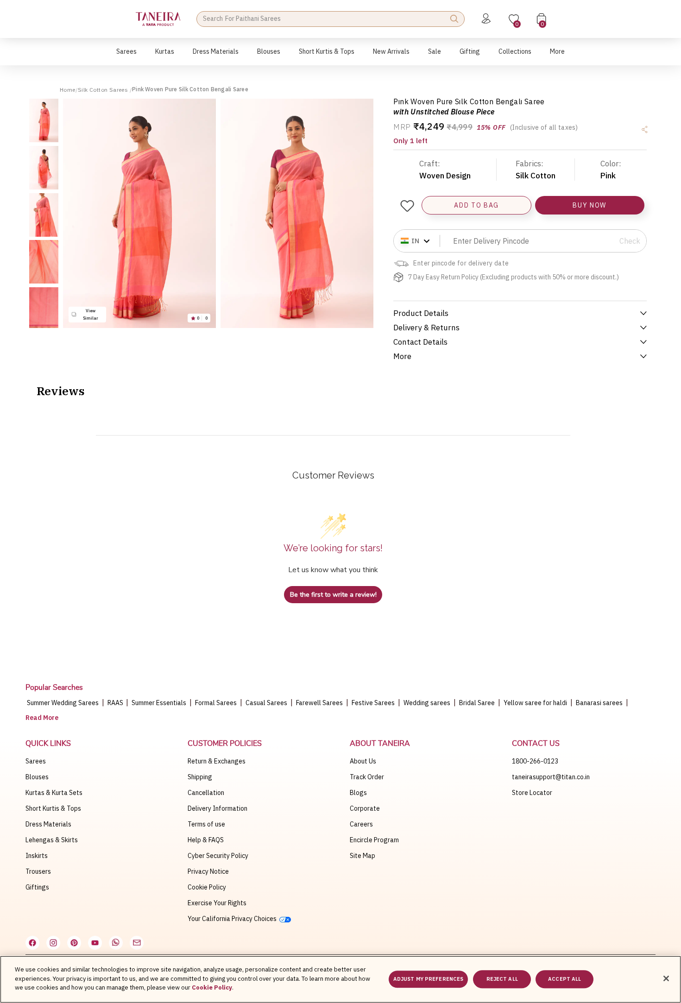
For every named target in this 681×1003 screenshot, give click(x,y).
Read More (41, 717)
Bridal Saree (477, 703)
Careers (361, 824)
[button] (126, 56)
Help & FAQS (206, 840)
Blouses (37, 777)
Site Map (362, 856)
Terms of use (206, 824)
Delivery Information (217, 808)
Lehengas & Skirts (51, 840)
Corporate (365, 808)
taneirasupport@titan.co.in (551, 777)
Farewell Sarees (319, 703)
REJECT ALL (502, 979)
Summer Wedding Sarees (63, 703)
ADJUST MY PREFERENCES (428, 979)
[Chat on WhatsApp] (116, 943)
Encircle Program (374, 840)
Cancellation (206, 793)
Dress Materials (48, 824)
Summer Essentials (159, 703)
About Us (363, 761)
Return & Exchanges (217, 761)
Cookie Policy (207, 887)
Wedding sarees (427, 703)
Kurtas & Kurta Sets (53, 793)
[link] (268, 56)
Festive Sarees (373, 703)
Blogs (358, 793)
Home (68, 89)
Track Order (367, 777)
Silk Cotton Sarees (104, 89)
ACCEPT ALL (564, 979)
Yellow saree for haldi (535, 703)
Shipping (200, 777)
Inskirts (36, 856)
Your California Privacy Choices (233, 919)
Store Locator (532, 793)
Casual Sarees (266, 703)
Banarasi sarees (599, 703)
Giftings (37, 887)
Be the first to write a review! (333, 594)
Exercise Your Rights (217, 903)
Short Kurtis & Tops (53, 808)
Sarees (35, 761)
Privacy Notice (208, 871)
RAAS (116, 703)
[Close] (666, 978)
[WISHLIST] (407, 205)
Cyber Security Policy (218, 856)
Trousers (38, 871)
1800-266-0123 (535, 761)
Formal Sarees (216, 703)
